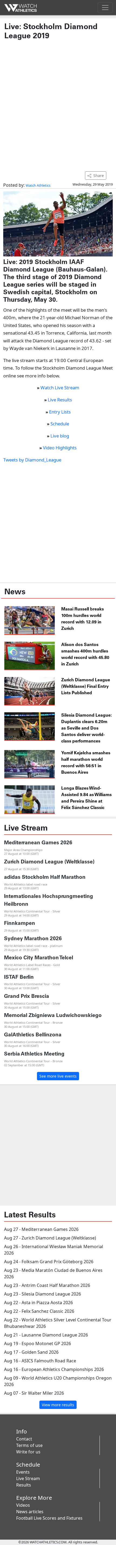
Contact (24, 1439)
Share (98, 175)
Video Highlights (60, 448)
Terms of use (29, 1445)
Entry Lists (60, 412)
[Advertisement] (58, 103)
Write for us (28, 1452)
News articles (29, 1512)
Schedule (59, 424)
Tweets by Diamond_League (32, 460)
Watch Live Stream (59, 387)
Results (23, 1485)
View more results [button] (58, 1404)
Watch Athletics (38, 185)
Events (23, 1472)
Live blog (59, 436)
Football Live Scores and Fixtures (49, 1518)
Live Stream (28, 1478)
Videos (23, 1505)
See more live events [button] (58, 1076)
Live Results (60, 400)
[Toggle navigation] (105, 7)
